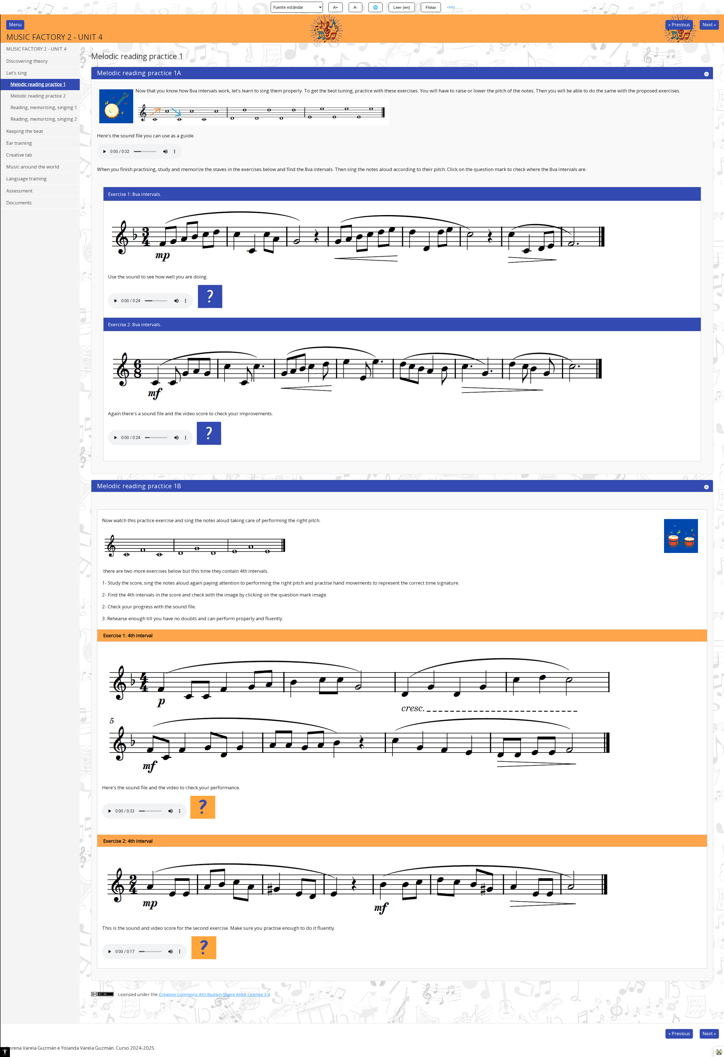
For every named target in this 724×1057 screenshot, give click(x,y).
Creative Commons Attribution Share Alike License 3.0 (214, 994)
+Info (451, 7)
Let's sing (16, 73)
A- (355, 7)
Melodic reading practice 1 (38, 84)
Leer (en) (401, 7)
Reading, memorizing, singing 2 (43, 119)
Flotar (431, 7)
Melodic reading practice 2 (38, 96)
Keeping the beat (24, 131)
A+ (335, 7)
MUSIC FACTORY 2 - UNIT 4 (36, 49)
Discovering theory (27, 61)
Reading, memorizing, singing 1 (43, 107)
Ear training (19, 143)
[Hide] (706, 74)
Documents (19, 202)
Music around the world (32, 166)
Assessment (19, 190)
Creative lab (19, 155)
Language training (26, 178)
